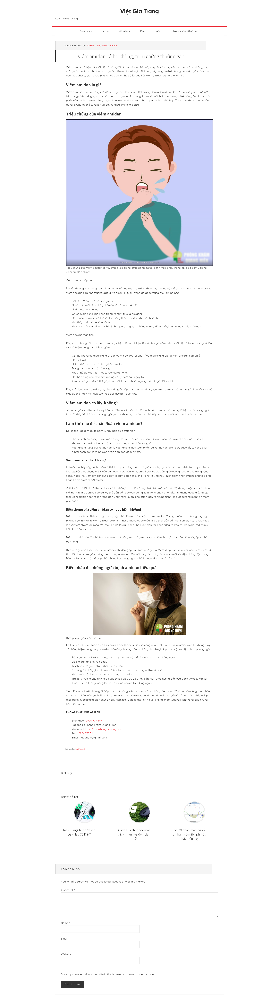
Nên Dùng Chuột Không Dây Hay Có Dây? (79, 832)
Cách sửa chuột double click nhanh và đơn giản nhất (134, 834)
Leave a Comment (107, 46)
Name (65, 923)
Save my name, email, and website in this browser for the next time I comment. (109, 974)
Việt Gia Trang (139, 12)
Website (66, 954)
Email (65, 938)
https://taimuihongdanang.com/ (103, 729)
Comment (68, 890)
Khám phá (80, 749)
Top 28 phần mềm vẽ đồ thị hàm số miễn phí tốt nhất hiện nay (189, 834)
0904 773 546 (94, 720)
